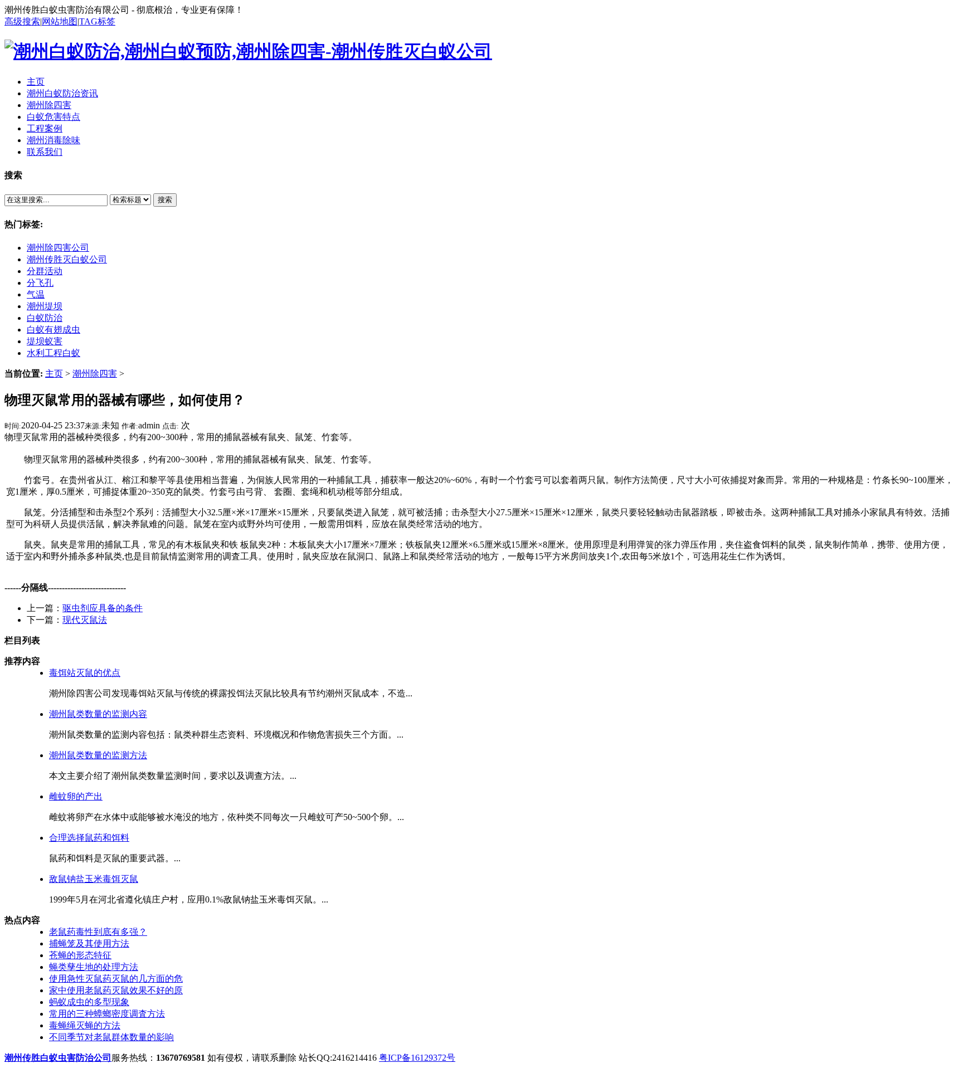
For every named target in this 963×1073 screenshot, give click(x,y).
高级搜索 (22, 21)
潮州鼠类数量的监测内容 (98, 714)
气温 (36, 294)
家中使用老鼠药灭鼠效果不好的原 (116, 990)
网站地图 (59, 21)
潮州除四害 (94, 373)
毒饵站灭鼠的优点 (84, 672)
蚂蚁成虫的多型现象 (89, 1002)
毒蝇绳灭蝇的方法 (84, 1025)
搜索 (165, 200)
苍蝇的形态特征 (80, 955)
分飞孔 (40, 282)
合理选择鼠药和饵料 (89, 837)
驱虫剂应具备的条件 (102, 608)
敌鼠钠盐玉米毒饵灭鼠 (93, 879)
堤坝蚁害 (44, 341)
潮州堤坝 (44, 306)
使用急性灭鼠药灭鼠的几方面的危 (116, 978)
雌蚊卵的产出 (76, 796)
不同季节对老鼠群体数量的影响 (111, 1037)
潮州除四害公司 (58, 247)
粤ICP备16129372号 (417, 1057)
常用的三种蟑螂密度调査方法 (107, 1013)
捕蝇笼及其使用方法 (89, 943)
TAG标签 (97, 21)
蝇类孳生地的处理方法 (93, 967)
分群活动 (44, 271)
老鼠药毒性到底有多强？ (98, 932)
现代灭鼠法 (84, 620)
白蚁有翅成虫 (53, 329)
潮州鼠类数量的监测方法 (98, 755)
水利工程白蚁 (53, 353)
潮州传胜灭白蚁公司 (67, 259)
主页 (54, 373)
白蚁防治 (44, 318)
